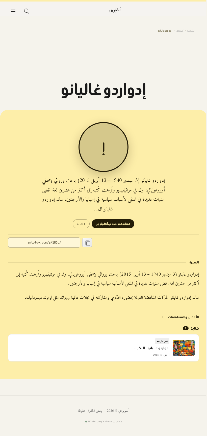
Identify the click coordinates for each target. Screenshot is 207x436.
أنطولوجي (115, 10)
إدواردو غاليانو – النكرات (151, 348)
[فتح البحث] (26, 11)
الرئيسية (190, 31)
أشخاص (179, 31)
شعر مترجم (162, 341)
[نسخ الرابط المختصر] (87, 242)
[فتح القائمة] (13, 11)
